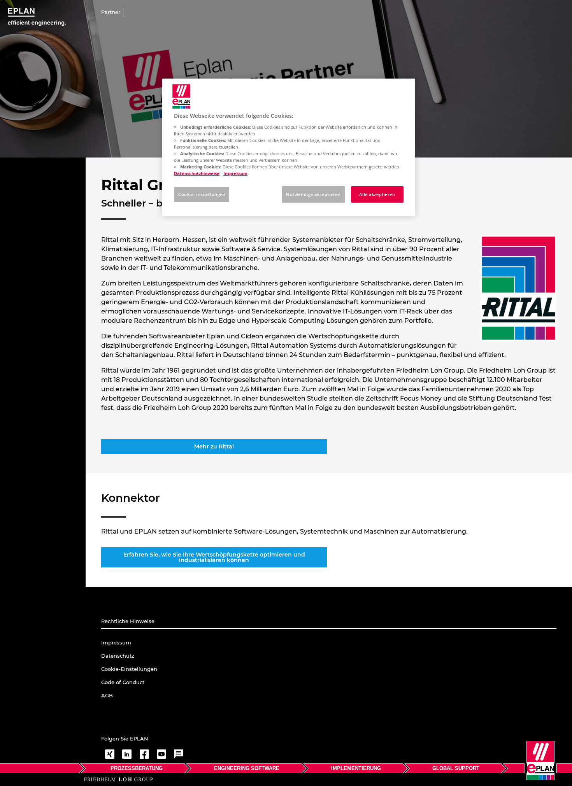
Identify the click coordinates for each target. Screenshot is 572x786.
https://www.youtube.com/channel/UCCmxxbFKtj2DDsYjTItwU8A (161, 754)
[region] (288, 147)
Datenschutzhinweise (196, 173)
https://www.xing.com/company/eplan (109, 754)
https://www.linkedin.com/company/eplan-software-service (127, 754)
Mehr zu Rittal (214, 446)
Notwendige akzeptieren (313, 194)
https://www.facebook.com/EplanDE (144, 754)
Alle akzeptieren (377, 194)
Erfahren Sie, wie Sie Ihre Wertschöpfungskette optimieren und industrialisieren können (214, 557)
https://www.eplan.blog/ (178, 754)
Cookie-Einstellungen (201, 194)
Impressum (235, 173)
